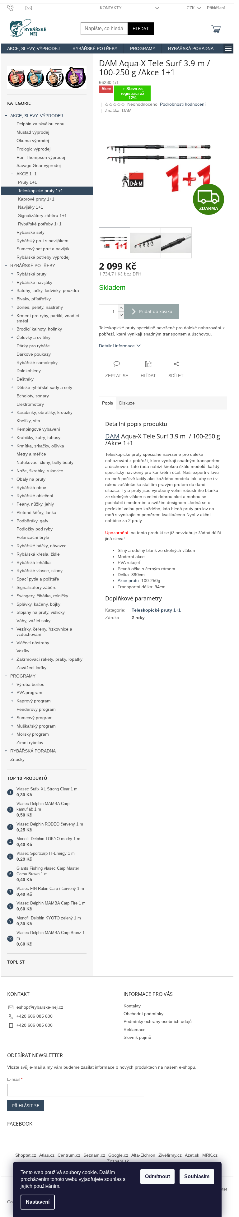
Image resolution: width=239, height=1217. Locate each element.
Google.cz (118, 1155)
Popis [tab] (107, 402)
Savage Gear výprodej (38, 165)
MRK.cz (210, 1155)
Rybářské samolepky (37, 362)
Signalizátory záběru (36, 587)
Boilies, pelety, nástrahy (39, 307)
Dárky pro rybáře (33, 345)
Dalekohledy (28, 370)
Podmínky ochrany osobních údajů (158, 1021)
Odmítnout (157, 1176)
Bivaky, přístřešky (33, 298)
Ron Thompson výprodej (40, 157)
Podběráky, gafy (32, 520)
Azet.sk (192, 1155)
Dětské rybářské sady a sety (44, 387)
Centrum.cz (69, 1155)
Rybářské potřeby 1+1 (40, 223)
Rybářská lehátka (33, 562)
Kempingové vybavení (38, 429)
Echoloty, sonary (32, 395)
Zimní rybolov (29, 742)
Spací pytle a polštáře (37, 578)
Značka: (118, 110)
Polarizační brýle (32, 537)
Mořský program (32, 734)
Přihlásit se (25, 1105)
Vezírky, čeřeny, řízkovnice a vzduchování (44, 632)
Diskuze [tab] (127, 402)
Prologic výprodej (33, 148)
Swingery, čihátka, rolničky (42, 595)
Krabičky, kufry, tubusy (38, 437)
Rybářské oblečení (34, 495)
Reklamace (135, 1029)
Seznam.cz (94, 1155)
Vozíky (22, 650)
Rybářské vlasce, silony (39, 570)
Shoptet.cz (25, 1155)
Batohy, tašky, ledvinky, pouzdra (47, 290)
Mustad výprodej (32, 132)
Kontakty (111, 8)
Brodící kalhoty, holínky (39, 328)
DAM (112, 436)
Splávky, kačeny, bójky (38, 604)
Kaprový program (33, 700)
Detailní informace (117, 345)
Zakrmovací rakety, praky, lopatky (49, 659)
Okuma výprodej (32, 140)
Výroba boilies (30, 684)
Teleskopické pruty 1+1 (40, 190)
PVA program (29, 692)
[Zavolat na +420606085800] (16, 7)
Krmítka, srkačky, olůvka (40, 445)
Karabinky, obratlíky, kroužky (44, 412)
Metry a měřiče (31, 453)
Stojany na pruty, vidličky (40, 612)
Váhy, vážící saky (33, 620)
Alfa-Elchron (143, 1155)
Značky (17, 759)
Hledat (141, 28)
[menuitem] (33, 48)
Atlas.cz (46, 1155)
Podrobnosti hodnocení (183, 104)
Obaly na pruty (30, 479)
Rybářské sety (30, 232)
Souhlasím (196, 1176)
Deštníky (25, 379)
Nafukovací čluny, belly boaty (44, 462)
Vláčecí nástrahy (32, 642)
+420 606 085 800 (34, 1016)
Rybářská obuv (31, 487)
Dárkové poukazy (33, 354)
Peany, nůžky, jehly (35, 504)
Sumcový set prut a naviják (42, 248)
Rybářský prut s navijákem (42, 240)
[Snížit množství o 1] (121, 315)
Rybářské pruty (31, 273)
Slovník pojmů (137, 1037)
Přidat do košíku (155, 311)
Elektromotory (30, 404)
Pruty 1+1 (27, 182)
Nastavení (37, 1202)
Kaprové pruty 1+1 (36, 199)
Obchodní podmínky (143, 1013)
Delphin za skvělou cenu (40, 123)
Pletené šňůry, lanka (36, 512)
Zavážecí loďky (31, 667)
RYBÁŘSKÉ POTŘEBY (32, 265)
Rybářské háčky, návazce (41, 545)
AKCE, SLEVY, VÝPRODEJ (36, 115)
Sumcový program (34, 717)
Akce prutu (128, 580)
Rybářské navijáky (34, 282)
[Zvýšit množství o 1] (121, 308)
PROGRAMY (22, 675)
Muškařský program (36, 726)
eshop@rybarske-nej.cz (39, 1007)
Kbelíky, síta (28, 420)
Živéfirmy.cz (170, 1155)
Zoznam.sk (118, 1161)
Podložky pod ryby (34, 528)
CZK (191, 8)
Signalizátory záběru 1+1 (42, 215)
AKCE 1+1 (26, 173)
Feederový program (36, 709)
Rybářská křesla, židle (38, 554)
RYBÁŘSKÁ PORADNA (33, 750)
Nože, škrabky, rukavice (39, 470)
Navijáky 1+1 (30, 207)
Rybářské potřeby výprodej (42, 257)
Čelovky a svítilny (33, 337)
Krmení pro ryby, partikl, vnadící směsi (47, 318)
